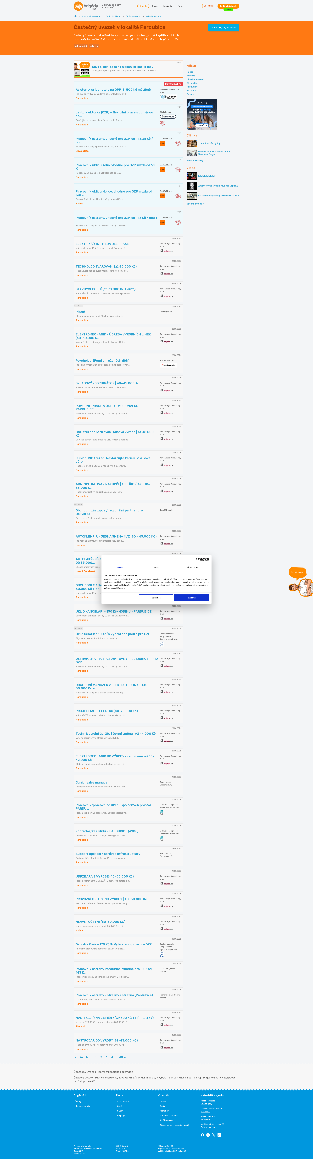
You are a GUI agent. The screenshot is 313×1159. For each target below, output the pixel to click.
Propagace (122, 1115)
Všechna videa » (195, 203)
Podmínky (164, 1111)
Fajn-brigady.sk (208, 1127)
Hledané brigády (82, 1106)
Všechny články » (196, 160)
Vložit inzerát (123, 1101)
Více (177, 39)
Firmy (180, 6)
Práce (154, 6)
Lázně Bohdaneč (195, 79)
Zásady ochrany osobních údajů (174, 1125)
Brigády (143, 6)
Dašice (190, 94)
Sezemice (192, 90)
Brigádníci (167, 6)
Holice (190, 72)
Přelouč (191, 75)
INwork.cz (205, 1111)
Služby (120, 1111)
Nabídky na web (167, 1120)
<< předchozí (83, 1057)
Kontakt (163, 1101)
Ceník (119, 1106)
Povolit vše (191, 598)
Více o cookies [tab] (193, 567)
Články (78, 1101)
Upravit (155, 598)
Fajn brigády (206, 1104)
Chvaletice (192, 83)
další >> (121, 1057)
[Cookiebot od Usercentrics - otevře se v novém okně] (198, 559)
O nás (162, 1106)
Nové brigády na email (224, 27)
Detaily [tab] (157, 567)
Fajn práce (205, 1119)
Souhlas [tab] (119, 567)
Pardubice (192, 86)
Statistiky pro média (169, 1115)
